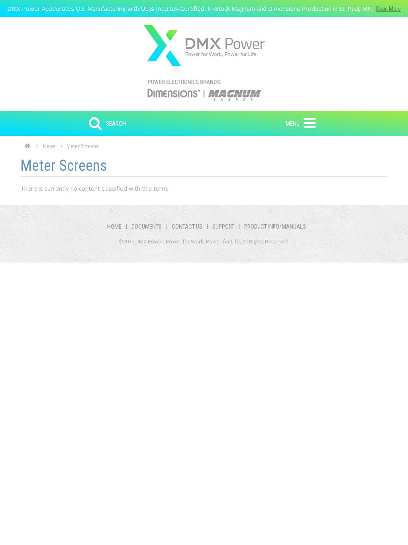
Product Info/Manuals (275, 226)
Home (28, 148)
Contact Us (187, 226)
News (49, 146)
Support (223, 226)
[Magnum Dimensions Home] (204, 45)
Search (116, 123)
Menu (293, 123)
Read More (388, 8)
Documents (146, 226)
